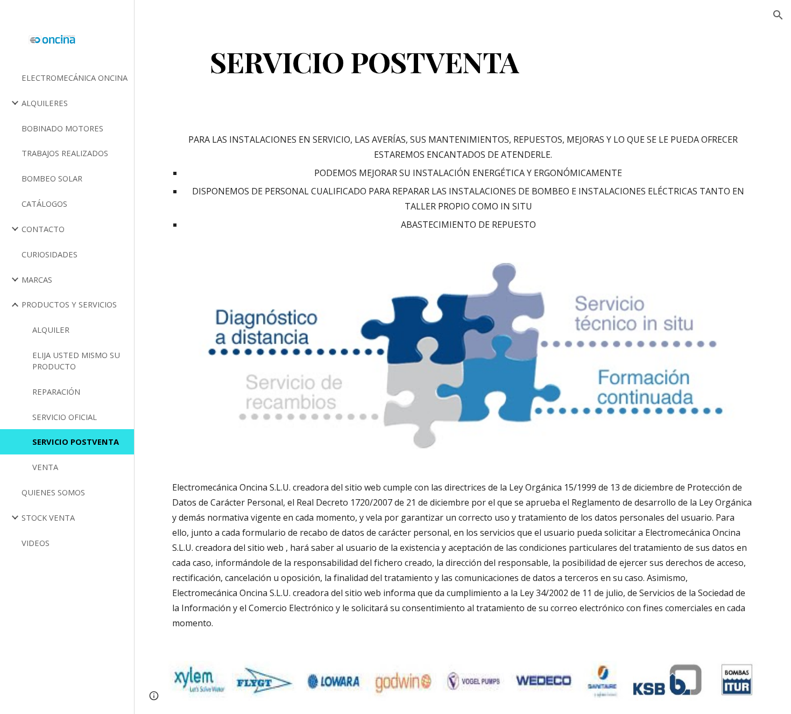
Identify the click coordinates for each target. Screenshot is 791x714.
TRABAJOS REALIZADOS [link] (65, 153)
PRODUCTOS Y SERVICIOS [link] (69, 304)
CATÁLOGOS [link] (44, 203)
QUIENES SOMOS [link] (53, 492)
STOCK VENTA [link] (48, 517)
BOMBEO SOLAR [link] (52, 178)
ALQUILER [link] (50, 329)
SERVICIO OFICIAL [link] (64, 416)
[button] (778, 15)
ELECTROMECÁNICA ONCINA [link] (75, 77)
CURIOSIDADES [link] (49, 254)
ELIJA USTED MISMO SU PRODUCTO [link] (76, 360)
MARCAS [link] (37, 279)
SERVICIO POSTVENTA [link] (75, 441)
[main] (364, 61)
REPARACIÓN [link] (56, 391)
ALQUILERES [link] (45, 102)
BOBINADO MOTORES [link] (62, 128)
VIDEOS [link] (36, 542)
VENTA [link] (45, 466)
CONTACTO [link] (43, 228)
